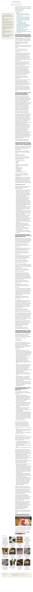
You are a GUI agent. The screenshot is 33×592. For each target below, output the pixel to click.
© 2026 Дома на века (4, 573)
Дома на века (16, 1)
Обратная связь (23, 573)
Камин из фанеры (28, 529)
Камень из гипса (25, 528)
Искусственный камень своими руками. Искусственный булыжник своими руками (23, 17)
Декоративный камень (20, 527)
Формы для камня (19, 529)
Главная (12, 4)
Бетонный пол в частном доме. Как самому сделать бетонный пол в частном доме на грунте (7, 35)
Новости (16, 4)
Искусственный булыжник (20, 528)
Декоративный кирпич (23, 530)
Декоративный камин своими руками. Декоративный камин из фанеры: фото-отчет (24, 25)
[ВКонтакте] (16, 533)
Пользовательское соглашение (17, 573)
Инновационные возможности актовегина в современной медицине (7, 32)
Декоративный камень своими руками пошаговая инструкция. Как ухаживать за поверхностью (23, 14)
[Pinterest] (20, 533)
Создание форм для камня (21, 23)
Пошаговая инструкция (25, 527)
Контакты (13, 573)
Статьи (20, 4)
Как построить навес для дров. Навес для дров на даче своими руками (7, 16)
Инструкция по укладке (17, 530)
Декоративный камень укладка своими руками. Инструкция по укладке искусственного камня (23, 27)
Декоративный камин (23, 529)
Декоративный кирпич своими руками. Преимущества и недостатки (23, 30)
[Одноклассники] (23, 533)
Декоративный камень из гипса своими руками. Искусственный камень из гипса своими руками (23, 20)
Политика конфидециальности (15, 574)
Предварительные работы (21, 22)
